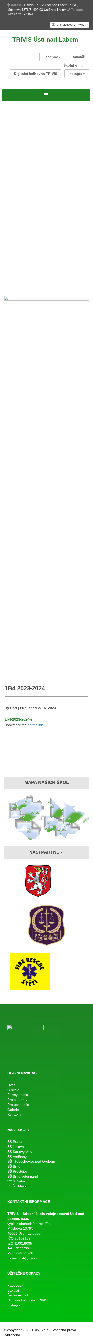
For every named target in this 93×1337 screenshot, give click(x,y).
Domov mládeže (18, 282)
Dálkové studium (18, 148)
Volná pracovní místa (23, 116)
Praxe (8, 225)
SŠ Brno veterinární (22, 1176)
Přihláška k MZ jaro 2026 (27, 186)
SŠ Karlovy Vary (19, 1152)
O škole (10, 110)
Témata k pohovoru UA (25, 256)
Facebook (51, 57)
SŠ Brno (13, 1166)
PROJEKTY (44, 104)
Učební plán (44, 136)
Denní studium (16, 129)
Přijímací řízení (17, 136)
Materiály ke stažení (22, 142)
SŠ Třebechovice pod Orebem (31, 1161)
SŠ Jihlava (15, 1147)
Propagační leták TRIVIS (27, 263)
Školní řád (12, 167)
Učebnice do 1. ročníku (39, 275)
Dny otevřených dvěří (23, 269)
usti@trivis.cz (29, 1258)
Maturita (10, 174)
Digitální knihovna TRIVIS (35, 74)
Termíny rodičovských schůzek (32, 237)
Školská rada (69, 136)
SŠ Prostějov (17, 1171)
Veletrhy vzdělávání (64, 269)
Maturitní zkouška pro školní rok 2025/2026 (45, 193)
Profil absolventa (68, 263)
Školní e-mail (74, 65)
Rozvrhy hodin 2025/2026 (27, 161)
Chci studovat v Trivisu (70, 24)
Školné (21, 225)
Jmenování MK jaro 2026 (27, 180)
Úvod (11, 1085)
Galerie (9, 288)
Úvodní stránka (17, 104)
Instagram (76, 74)
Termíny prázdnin (19, 231)
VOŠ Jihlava (17, 1186)
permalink (35, 725)
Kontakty (25, 288)
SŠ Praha (14, 1142)
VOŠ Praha (16, 1181)
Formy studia (15, 123)
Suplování (63, 161)
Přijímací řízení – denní (25, 250)
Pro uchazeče (16, 244)
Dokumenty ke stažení (59, 231)
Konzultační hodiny (46, 225)
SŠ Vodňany (17, 1157)
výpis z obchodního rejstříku (29, 1224)
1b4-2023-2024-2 (18, 719)
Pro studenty (15, 155)
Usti (13, 708)
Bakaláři (78, 57)
